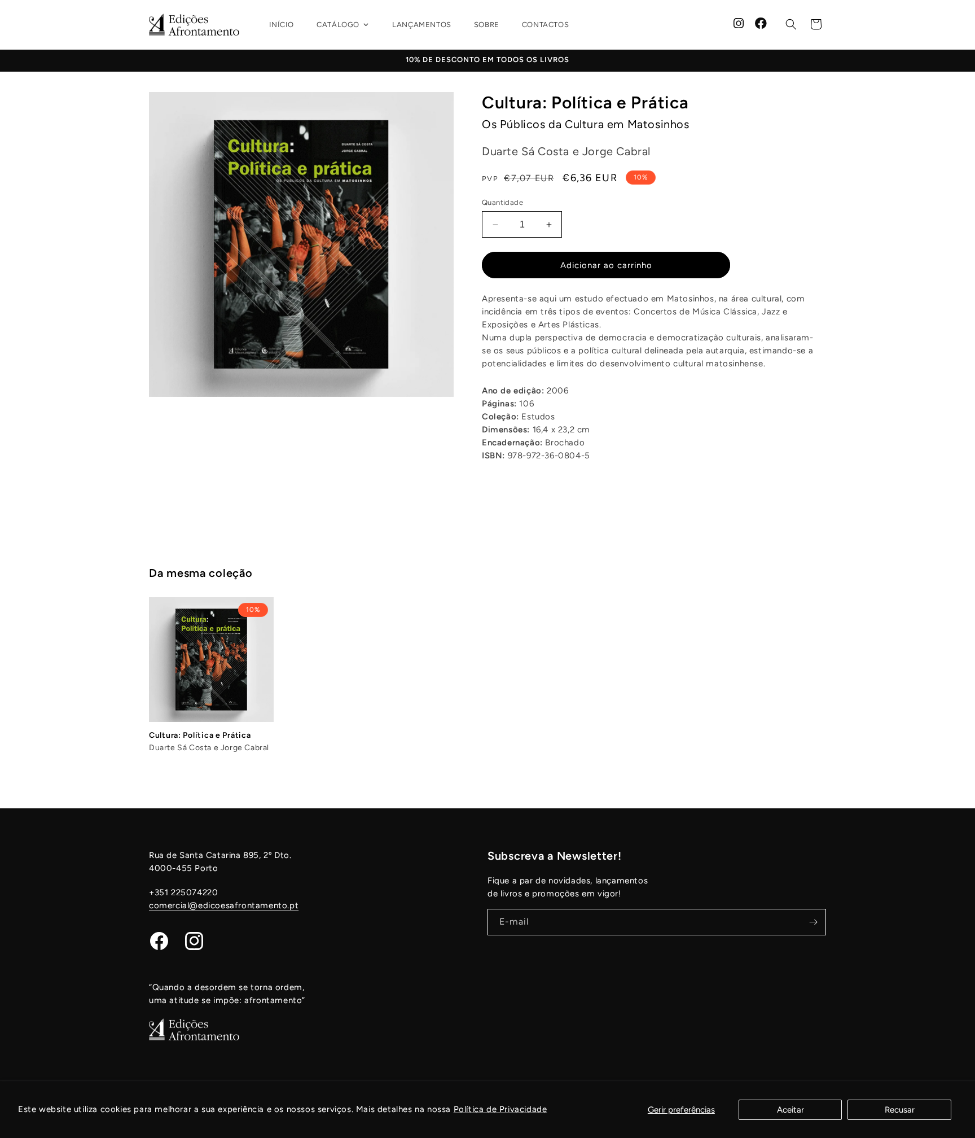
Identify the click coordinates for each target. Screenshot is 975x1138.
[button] (791, 24)
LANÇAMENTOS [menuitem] (421, 24)
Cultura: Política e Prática (200, 735)
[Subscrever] (813, 922)
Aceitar (790, 1110)
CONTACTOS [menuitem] (545, 24)
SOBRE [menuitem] (486, 24)
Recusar (900, 1110)
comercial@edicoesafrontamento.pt (223, 905)
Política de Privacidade (500, 1109)
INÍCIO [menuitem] (282, 24)
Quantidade (502, 202)
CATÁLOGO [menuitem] (338, 24)
